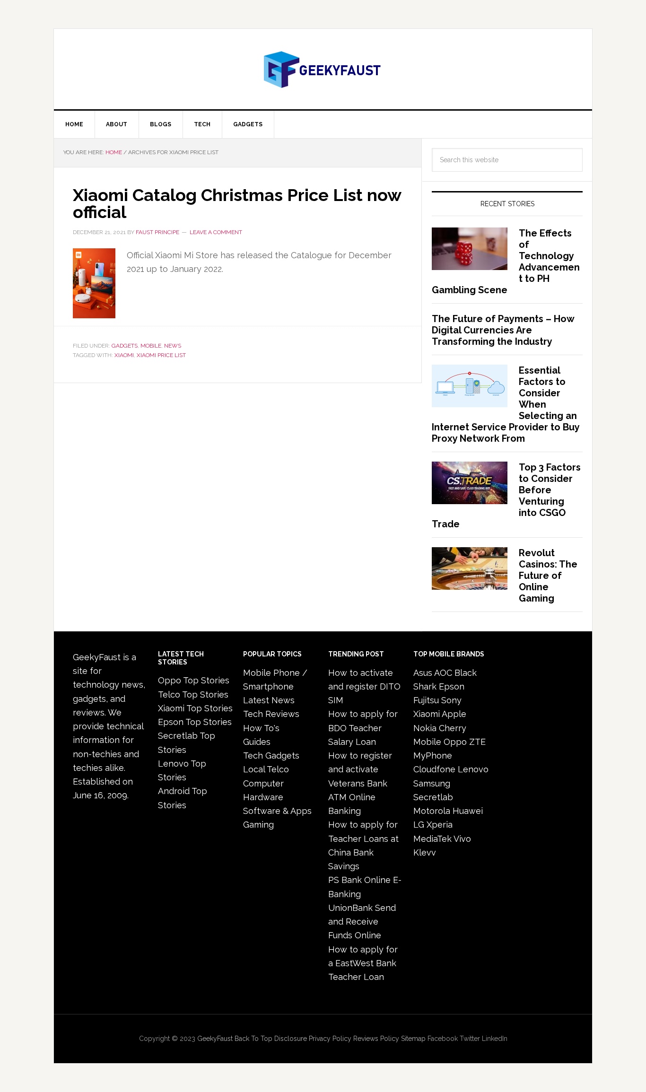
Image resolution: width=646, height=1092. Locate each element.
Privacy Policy (330, 1038)
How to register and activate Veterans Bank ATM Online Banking (360, 783)
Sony (451, 700)
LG (418, 825)
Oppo (455, 742)
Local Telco (266, 769)
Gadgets (125, 345)
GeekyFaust (215, 1038)
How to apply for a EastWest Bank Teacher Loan (363, 963)
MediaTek (432, 839)
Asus (422, 673)
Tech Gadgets (271, 755)
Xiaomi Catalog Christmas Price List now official (237, 203)
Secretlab (433, 797)
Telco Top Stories (193, 694)
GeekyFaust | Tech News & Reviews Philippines (323, 69)
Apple (454, 714)
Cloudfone (434, 769)
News (172, 345)
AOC (443, 673)
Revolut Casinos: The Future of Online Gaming (548, 575)
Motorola (431, 811)
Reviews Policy (376, 1038)
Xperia (440, 825)
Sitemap (413, 1038)
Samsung (431, 783)
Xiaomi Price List (161, 355)
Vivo (462, 839)
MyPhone (432, 755)
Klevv (424, 852)
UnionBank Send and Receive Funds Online (362, 922)
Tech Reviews (271, 714)
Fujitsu (426, 700)
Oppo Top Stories (193, 680)
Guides (257, 742)
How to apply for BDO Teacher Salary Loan (363, 728)
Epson (451, 686)
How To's (261, 728)
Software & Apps (277, 811)
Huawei (468, 811)
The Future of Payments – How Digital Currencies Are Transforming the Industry (503, 330)
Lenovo (473, 769)
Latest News (269, 700)
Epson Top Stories (195, 722)
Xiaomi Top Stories (195, 708)
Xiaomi (124, 355)
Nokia (424, 728)
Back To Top (253, 1038)
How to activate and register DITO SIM (364, 687)
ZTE (477, 742)
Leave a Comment (216, 232)
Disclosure (290, 1038)
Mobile (150, 345)
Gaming (258, 825)
